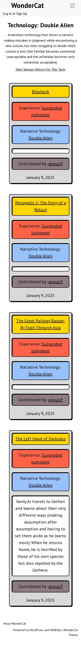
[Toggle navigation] (72, 5)
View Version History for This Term (40, 69)
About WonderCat (14, 623)
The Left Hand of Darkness (40, 439)
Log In (7, 13)
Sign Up (21, 13)
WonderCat (27, 5)
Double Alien (40, 138)
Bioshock (40, 91)
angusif (55, 164)
